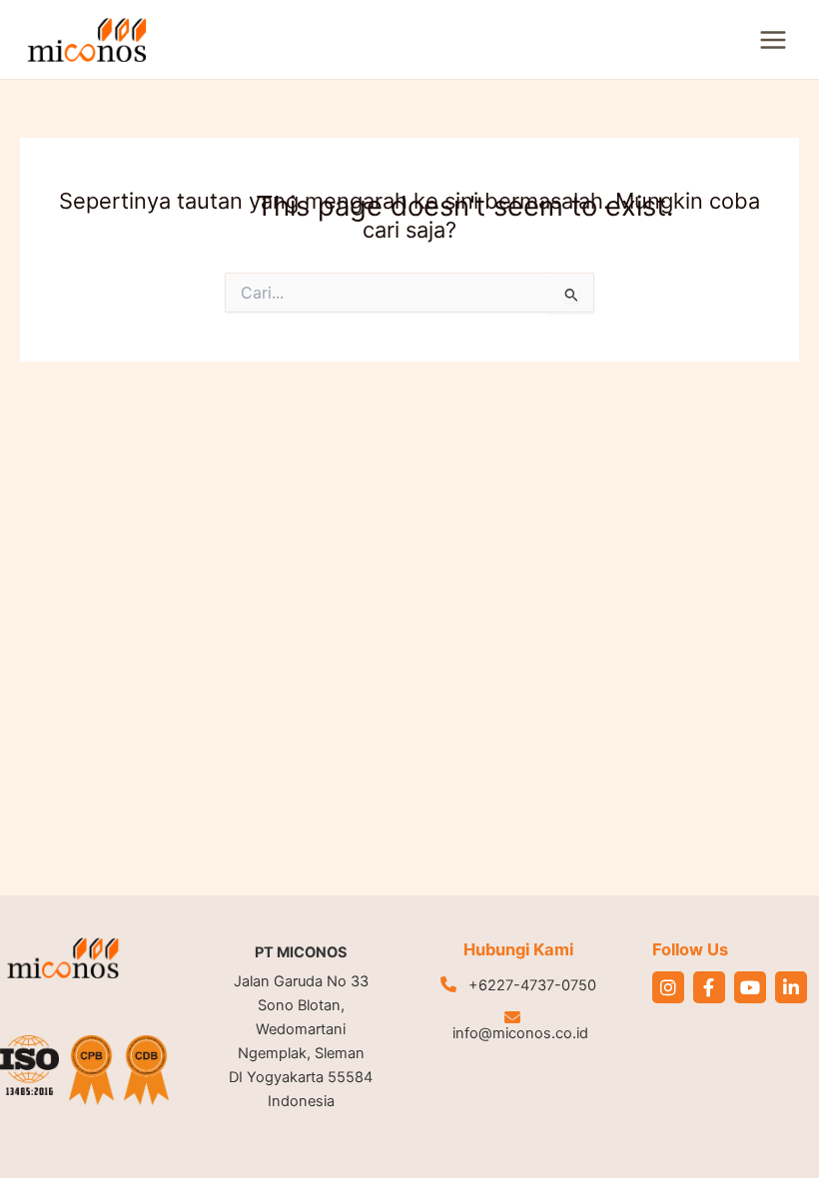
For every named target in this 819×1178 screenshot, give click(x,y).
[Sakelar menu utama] (773, 40)
